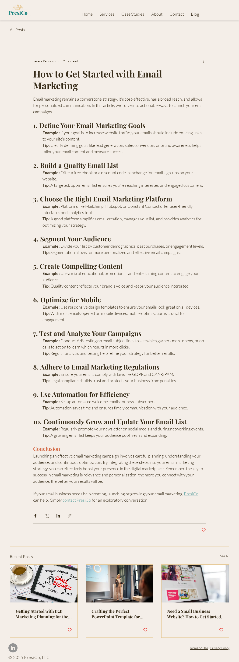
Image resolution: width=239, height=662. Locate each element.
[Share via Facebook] (35, 516)
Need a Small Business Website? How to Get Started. (194, 614)
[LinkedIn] (13, 647)
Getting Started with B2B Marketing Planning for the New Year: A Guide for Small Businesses (42, 614)
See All (224, 556)
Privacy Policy (219, 648)
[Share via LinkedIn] (58, 516)
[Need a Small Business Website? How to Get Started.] (195, 583)
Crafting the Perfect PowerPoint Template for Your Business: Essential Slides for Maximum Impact (118, 614)
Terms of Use (199, 648)
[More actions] (203, 61)
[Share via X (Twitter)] (47, 516)
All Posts (17, 29)
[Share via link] (69, 516)
